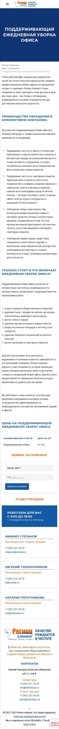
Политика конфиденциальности (29, 716)
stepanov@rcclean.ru (15, 552)
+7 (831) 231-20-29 (14, 548)
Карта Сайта (29, 724)
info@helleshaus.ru (29, 687)
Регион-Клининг (10, 65)
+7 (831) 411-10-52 (29, 683)
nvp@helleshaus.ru (14, 613)
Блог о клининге (10, 68)
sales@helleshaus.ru (29, 699)
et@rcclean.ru (12, 582)
